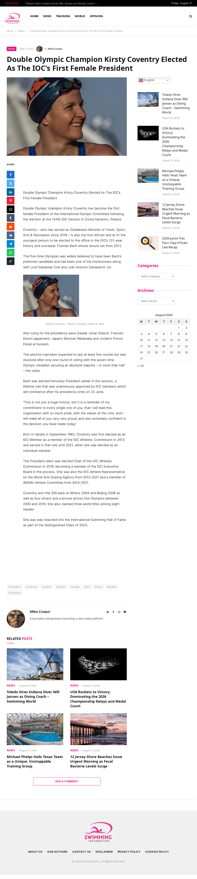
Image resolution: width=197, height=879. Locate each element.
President (15, 592)
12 (156, 340)
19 (156, 346)
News (11, 49)
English (148, 80)
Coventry (32, 586)
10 (141, 340)
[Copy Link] (10, 261)
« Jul (141, 365)
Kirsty (98, 586)
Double (46, 586)
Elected (61, 586)
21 (171, 346)
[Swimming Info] (13, 16)
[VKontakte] (10, 235)
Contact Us (81, 851)
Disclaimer (104, 851)
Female (74, 586)
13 (163, 340)
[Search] (190, 16)
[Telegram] (10, 244)
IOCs (87, 586)
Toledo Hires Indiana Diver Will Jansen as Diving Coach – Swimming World (33, 697)
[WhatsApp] (10, 252)
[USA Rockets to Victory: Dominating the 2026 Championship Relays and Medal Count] (98, 664)
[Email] (10, 209)
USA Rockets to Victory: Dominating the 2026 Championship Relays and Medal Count (63, 3)
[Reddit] (10, 226)
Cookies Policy (157, 851)
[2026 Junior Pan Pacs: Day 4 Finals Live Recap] (148, 243)
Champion (15, 586)
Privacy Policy (129, 851)
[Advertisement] (75, 173)
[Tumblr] (10, 218)
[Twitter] (10, 183)
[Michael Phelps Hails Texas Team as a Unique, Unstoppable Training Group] (35, 729)
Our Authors (57, 851)
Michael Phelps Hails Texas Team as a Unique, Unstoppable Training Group (35, 761)
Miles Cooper (55, 48)
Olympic (112, 586)
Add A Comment (66, 781)
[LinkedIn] (10, 192)
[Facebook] (10, 174)
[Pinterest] (10, 200)
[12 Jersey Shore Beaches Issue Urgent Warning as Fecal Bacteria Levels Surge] (98, 729)
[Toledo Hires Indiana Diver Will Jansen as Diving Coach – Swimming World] (35, 664)
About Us (35, 851)
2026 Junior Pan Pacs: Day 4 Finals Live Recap (175, 242)
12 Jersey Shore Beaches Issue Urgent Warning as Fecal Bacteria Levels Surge (96, 761)
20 (163, 346)
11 (149, 340)
